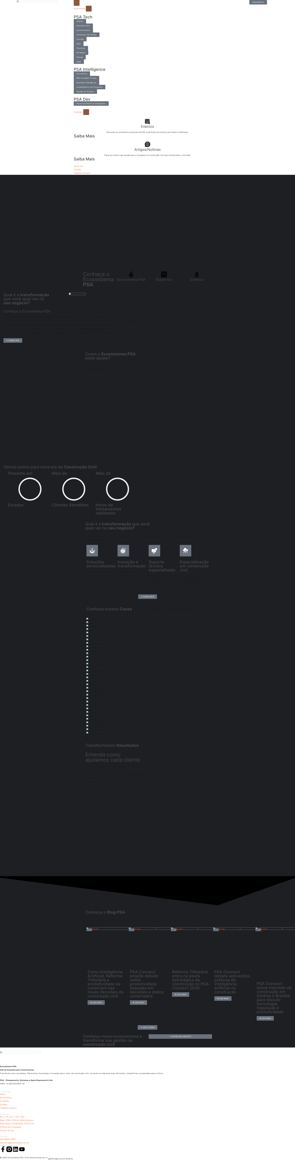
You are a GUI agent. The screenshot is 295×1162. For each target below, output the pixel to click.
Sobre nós (164, 279)
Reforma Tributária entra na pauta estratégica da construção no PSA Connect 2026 (190, 979)
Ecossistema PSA (131, 279)
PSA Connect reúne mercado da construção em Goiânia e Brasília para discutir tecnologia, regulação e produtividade (274, 997)
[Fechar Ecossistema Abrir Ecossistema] (89, 9)
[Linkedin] (15, 1149)
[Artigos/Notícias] (147, 144)
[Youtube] (22, 1149)
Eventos (147, 126)
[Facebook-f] (3, 1149)
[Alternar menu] (77, 3)
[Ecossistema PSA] (131, 274)
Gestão (95, 929)
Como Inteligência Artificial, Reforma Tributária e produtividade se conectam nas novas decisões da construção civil (105, 983)
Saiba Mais (84, 135)
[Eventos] (147, 121)
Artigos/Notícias (147, 149)
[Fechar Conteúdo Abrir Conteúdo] (86, 112)
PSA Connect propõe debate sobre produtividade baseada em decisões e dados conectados (147, 983)
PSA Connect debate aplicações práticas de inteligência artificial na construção (232, 981)
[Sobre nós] (164, 274)
